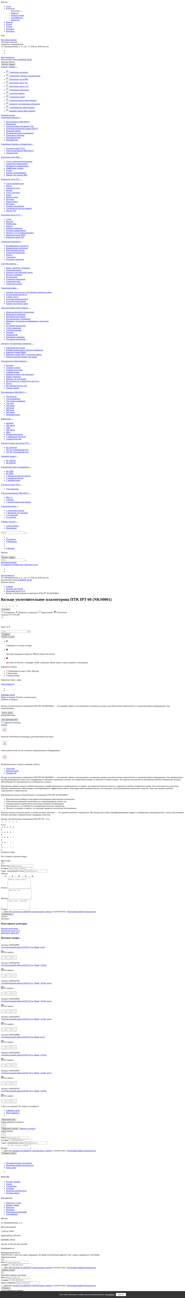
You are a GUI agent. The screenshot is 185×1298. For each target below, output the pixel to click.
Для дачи (10, 403)
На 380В (9, 474)
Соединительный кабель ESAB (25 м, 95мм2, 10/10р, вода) (26, 1001)
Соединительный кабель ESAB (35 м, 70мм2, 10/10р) (24, 1091)
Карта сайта (11, 1168)
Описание (10, 768)
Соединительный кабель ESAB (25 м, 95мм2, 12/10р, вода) (26, 1019)
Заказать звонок (8, 1270)
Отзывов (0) (11, 773)
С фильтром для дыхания (17, 513)
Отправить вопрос (9, 1153)
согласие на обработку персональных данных (32, 911)
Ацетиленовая (12, 526)
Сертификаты (12, 1214)
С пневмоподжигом (14, 478)
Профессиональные (14, 434)
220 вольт (10, 408)
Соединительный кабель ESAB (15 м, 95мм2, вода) (23, 947)
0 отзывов (6, 609)
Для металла (11, 396)
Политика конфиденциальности (20, 1165)
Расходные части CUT (10, 931)
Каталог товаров (8, 67)
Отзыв (4, 909)
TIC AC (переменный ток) (17, 450)
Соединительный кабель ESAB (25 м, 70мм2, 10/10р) (24, 965)
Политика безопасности (16, 1191)
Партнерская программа (16, 1212)
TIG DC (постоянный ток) (17, 452)
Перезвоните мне (8, 1120)
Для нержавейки (13, 399)
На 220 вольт (11, 447)
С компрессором (13, 480)
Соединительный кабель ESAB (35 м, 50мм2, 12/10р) (24, 1055)
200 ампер (10, 405)
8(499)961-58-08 (25, 60)
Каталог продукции (9, 928)
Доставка (10, 1188)
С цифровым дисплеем (16, 437)
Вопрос (4, 1148)
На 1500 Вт (11, 460)
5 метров (10, 500)
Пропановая (11, 528)
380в (8, 432)
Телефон (4, 868)
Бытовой (10, 423)
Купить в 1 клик (8, 637)
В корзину (6, 634)
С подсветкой (12, 515)
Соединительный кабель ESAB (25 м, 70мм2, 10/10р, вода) (26, 983)
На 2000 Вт (11, 463)
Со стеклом (11, 517)
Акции (9, 1184)
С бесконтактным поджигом (18, 476)
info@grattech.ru (7, 57)
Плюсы (4, 888)
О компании (11, 1186)
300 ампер (10, 430)
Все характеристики (9, 720)
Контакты (10, 1210)
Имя (3, 1138)
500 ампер (10, 412)
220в (8, 428)
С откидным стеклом (15, 510)
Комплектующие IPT (10, 933)
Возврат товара (12, 1205)
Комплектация (12, 771)
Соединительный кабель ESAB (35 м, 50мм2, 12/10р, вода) (26, 1073)
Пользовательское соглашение (19, 1163)
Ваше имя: (5, 866)
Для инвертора (12, 489)
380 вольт (10, 410)
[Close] (3, 1125)
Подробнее (110, 1294)
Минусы (4, 898)
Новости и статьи (13, 1203)
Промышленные (13, 414)
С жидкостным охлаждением (18, 502)
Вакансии (10, 1207)
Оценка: (4, 873)
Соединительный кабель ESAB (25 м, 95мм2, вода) (23, 1037)
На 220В (9, 471)
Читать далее (7, 713)
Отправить (6, 1288)
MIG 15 (9, 497)
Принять (121, 1294)
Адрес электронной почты (12, 871)
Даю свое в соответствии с (50, 911)
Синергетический (13, 439)
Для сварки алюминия (15, 401)
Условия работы (13, 1193)
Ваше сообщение (8, 1283)
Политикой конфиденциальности (81, 911)
